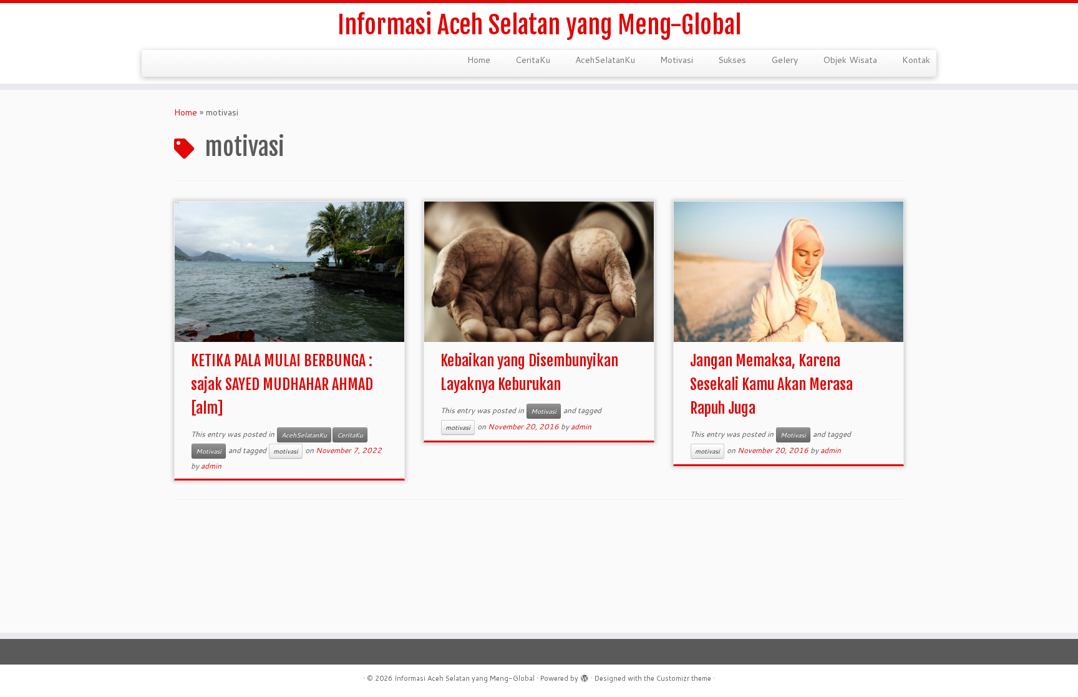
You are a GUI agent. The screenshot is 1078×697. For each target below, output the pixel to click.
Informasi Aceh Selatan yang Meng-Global (539, 25)
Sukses (732, 60)
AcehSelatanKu (605, 60)
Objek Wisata (850, 60)
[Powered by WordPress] (584, 675)
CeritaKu (532, 60)
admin (211, 466)
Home (478, 60)
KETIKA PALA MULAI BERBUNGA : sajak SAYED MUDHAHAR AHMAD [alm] (282, 384)
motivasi (285, 451)
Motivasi (676, 60)
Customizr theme (683, 678)
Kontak (916, 60)
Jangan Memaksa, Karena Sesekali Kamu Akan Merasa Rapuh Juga (771, 384)
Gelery (784, 60)
